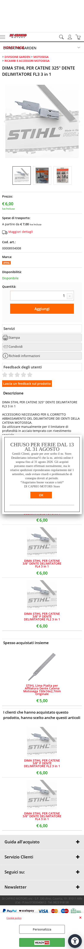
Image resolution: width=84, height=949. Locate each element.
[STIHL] (6, 263)
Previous (5, 121)
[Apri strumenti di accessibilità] (75, 941)
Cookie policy (14, 918)
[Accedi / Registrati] (70, 37)
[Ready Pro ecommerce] (42, 942)
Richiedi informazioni (24, 356)
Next (79, 121)
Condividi (16, 346)
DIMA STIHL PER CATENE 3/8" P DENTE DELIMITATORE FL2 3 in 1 (42, 616)
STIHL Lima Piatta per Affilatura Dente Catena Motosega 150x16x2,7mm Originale (42, 689)
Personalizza (42, 929)
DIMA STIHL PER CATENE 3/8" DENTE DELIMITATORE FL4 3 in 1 (42, 563)
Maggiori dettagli (20, 232)
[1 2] (42, 296)
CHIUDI (80, 917)
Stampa (14, 337)
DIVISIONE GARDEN (19, 47)
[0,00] (79, 37)
